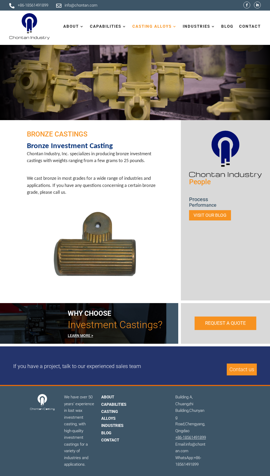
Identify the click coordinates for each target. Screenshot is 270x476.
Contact (250, 26)
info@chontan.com (81, 5)
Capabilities (113, 404)
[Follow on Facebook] (246, 5)
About (107, 397)
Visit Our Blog (210, 215)
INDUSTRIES (112, 425)
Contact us (241, 369)
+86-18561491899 (33, 5)
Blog (227, 26)
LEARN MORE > (80, 335)
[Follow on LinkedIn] (257, 5)
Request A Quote (225, 323)
